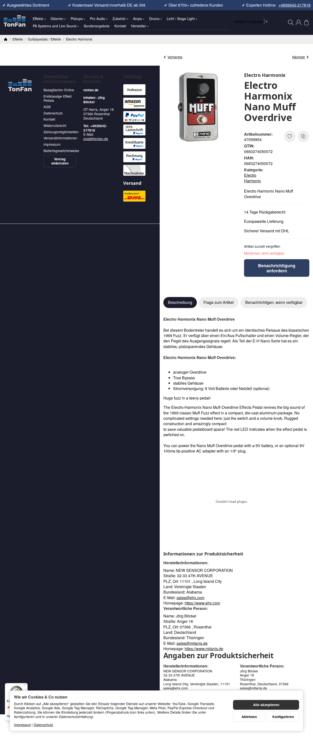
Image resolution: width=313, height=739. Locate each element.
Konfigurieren (283, 716)
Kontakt (120, 25)
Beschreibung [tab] (180, 302)
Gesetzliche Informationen (59, 79)
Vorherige (175, 56)
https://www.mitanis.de (204, 648)
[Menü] (25, 686)
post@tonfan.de (95, 138)
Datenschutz (43, 724)
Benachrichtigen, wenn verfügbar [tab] (273, 302)
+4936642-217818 (295, 5)
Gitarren (57, 18)
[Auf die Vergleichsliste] (303, 136)
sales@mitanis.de (192, 643)
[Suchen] (291, 22)
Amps (137, 18)
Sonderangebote (97, 25)
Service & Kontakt (93, 79)
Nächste (298, 56)
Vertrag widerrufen (59, 161)
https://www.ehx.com (202, 603)
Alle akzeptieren (266, 704)
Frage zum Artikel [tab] (218, 302)
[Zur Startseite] (14, 22)
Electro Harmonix (252, 177)
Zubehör (119, 18)
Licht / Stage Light (181, 18)
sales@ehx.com (190, 597)
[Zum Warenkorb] (306, 22)
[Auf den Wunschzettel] (290, 136)
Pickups (77, 18)
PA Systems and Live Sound (54, 25)
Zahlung (132, 76)
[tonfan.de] (20, 85)
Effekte (38, 18)
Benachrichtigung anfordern (276, 268)
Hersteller (138, 25)
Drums (154, 18)
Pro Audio (97, 18)
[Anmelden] (299, 22)
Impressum (22, 724)
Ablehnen (249, 716)
